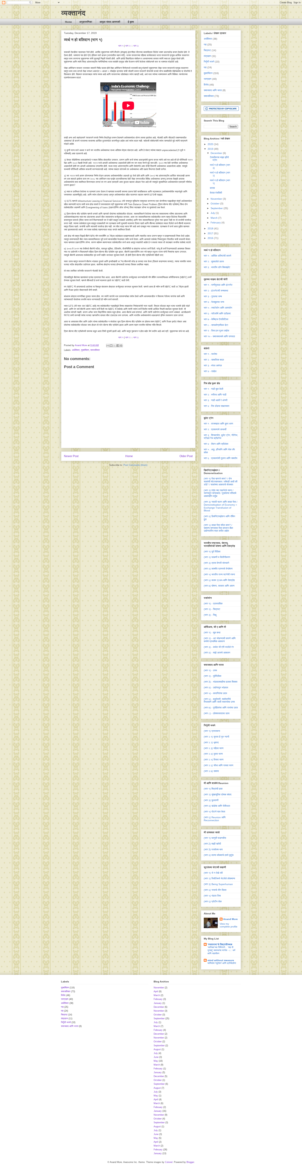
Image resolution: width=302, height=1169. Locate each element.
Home (68, 21)
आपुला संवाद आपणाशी (110, 21)
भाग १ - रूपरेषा (210, 354)
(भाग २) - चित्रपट (212, 609)
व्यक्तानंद (73, 13)
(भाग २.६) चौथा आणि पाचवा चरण (218, 765)
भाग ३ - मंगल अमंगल (213, 365)
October (215, 203)
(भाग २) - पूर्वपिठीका (212, 676)
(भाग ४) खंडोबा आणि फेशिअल (217, 805)
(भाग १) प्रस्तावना (212, 731)
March (214, 217)
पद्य (205, 67)
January (158, 1003)
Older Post (186, 456)
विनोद (206, 84)
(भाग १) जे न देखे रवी (213, 872)
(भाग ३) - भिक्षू (210, 614)
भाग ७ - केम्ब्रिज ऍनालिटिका (216, 319)
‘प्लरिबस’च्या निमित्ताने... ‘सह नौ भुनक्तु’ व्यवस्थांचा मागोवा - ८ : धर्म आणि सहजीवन (221, 950)
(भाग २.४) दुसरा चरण (213, 753)
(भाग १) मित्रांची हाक (213, 788)
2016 (211, 238)
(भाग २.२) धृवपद (211, 742)
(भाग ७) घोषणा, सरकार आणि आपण (219, 585)
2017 (211, 233)
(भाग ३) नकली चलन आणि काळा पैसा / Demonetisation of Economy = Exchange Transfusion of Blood (220, 506)
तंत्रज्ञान (207, 56)
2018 (211, 228)
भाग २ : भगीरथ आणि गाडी (215, 394)
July (213, 213)
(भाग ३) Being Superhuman (218, 884)
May (156, 1061)
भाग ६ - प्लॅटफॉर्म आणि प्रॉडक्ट (217, 313)
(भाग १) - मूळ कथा (212, 632)
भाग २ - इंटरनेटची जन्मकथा (216, 290)
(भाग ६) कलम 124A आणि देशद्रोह (219, 580)
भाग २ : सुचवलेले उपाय (214, 261)
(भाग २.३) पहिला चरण (214, 748)
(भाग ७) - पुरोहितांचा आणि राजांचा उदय (221, 707)
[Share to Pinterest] (121, 345)
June (156, 1057)
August (157, 1049)
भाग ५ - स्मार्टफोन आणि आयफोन (218, 307)
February (216, 222)
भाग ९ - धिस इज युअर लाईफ (216, 330)
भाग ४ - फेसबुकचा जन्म (214, 302)
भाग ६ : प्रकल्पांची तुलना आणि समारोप (220, 458)
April (156, 991)
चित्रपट (207, 50)
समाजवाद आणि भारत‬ (213, 90)
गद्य (205, 44)
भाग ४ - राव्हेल (210, 371)
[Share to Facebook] (118, 345)
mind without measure (220, 960)
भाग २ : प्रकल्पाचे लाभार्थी (215, 429)
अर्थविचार (76, 350)
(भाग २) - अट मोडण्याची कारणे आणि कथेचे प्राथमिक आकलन (220, 640)
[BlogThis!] (111, 345)
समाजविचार (95, 350)
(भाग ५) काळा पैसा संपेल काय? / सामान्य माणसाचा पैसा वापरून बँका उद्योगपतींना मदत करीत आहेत (218, 528)
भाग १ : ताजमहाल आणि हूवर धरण (218, 423)
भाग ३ (135, 46)
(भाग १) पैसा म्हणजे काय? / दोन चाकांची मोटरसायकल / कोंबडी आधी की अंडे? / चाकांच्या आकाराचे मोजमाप (220, 481)
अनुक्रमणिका (85, 21)
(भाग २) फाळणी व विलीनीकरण (217, 557)
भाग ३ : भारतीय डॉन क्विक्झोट (217, 267)
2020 (211, 144)
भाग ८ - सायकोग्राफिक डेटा (216, 325)
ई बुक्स (131, 21)
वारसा (212, 188)
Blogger (190, 1162)
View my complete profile (228, 925)
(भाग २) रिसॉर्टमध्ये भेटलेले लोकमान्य (219, 878)
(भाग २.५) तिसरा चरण (214, 759)
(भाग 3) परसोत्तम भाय (213, 849)
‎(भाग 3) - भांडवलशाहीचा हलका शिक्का (220, 681)
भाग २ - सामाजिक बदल (214, 359)
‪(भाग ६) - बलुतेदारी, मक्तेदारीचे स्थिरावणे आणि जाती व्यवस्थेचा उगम (219, 700)
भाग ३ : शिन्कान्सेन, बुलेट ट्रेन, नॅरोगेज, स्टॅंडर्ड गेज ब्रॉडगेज (221, 436)
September (217, 208)
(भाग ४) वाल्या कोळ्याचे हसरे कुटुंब (218, 855)
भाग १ (120, 46)
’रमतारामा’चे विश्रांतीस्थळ (219, 944)
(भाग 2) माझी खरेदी (212, 843)
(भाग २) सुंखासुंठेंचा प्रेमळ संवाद (217, 794)
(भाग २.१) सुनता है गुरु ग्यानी (216, 736)
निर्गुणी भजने (209, 61)
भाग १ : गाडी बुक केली (213, 388)
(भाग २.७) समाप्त (211, 771)
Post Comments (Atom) (135, 465)
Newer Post (71, 456)
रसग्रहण (207, 78)
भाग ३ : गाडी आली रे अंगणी (215, 400)
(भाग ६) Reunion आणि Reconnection (215, 819)
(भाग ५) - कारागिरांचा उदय (215, 693)
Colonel (168, 1162)
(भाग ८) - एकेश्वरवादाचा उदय (216, 713)
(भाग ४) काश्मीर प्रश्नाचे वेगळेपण (218, 568)
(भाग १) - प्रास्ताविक (213, 603)
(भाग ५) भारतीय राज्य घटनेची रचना (219, 574)
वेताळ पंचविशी (216, 192)
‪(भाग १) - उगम (210, 670)
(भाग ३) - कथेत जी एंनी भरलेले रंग (219, 647)
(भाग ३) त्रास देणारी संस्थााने (216, 562)
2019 (211, 148)
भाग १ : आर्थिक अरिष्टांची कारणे (217, 255)
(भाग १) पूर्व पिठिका (212, 551)
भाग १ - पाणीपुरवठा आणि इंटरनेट (218, 284)
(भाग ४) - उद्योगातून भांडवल (216, 687)
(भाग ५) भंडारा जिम (212, 895)
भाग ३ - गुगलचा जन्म (213, 296)
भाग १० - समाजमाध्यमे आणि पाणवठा (219, 336)
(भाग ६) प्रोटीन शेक (213, 901)
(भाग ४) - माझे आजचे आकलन (217, 652)
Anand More (230, 919)
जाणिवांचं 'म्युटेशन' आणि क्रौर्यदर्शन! (221, 963)
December (217, 153)
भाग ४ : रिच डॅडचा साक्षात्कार (216, 406)
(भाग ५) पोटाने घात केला (214, 811)
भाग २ (127, 46)
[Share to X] (114, 345)
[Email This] (108, 345)
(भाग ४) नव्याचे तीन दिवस (215, 890)
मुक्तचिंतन (85, 350)
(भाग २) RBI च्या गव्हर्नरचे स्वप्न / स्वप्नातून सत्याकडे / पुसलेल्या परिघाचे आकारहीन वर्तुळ (220, 493)
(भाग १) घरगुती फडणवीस (215, 838)
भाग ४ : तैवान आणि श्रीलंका (216, 443)
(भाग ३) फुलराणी (211, 800)
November (217, 198)
